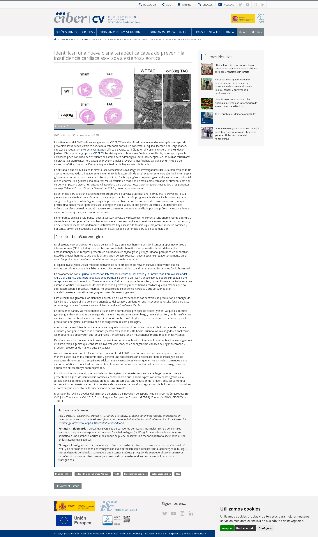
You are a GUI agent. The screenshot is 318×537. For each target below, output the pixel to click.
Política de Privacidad (92, 533)
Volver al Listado (69, 486)
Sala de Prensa (249, 32)
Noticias (84, 39)
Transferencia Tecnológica (214, 32)
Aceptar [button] (227, 528)
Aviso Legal (112, 533)
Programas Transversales (168, 32)
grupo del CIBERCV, (93, 153)
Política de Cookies (130, 533)
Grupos (87, 32)
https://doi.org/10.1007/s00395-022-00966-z (98, 423)
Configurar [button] (266, 528)
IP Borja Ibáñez (63, 474)
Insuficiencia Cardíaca (135, 474)
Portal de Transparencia (168, 533)
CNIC (116, 474)
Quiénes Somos (67, 32)
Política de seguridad (195, 533)
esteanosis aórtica (161, 474)
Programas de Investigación (120, 32)
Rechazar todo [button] (245, 528)
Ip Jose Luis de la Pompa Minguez (92, 474)
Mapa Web (148, 533)
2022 (178, 474)
